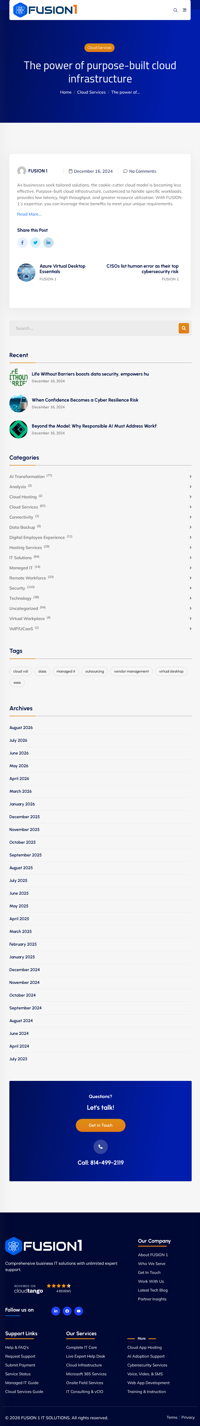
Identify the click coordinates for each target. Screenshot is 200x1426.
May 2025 (18, 906)
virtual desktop (171, 671)
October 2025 (22, 842)
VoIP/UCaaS (24, 628)
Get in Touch (101, 1125)
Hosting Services (29, 547)
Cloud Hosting (25, 496)
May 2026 (18, 765)
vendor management (131, 671)
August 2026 (21, 727)
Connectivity (24, 517)
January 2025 (22, 956)
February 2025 (23, 944)
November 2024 (24, 982)
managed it (66, 671)
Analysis (20, 486)
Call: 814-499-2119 (101, 1162)
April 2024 (19, 1046)
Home (66, 92)
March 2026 (20, 791)
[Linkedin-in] (55, 1311)
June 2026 (19, 753)
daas (42, 671)
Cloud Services (99, 48)
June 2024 (19, 1033)
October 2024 (22, 995)
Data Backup (25, 527)
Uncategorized (27, 608)
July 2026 (18, 740)
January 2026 (22, 804)
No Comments (142, 171)
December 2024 (24, 969)
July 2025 (18, 880)
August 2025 (21, 867)
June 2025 (19, 893)
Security (22, 588)
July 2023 (18, 1058)
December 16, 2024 (93, 171)
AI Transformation (30, 476)
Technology (24, 598)
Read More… (29, 214)
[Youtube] (78, 1311)
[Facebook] (67, 1311)
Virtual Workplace (30, 618)
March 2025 (20, 931)
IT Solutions (24, 557)
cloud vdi (20, 671)
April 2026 (19, 778)
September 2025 (25, 855)
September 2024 (25, 1007)
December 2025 (24, 816)
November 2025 (24, 829)
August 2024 (21, 1020)
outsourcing (94, 671)
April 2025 (19, 918)
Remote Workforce (31, 577)
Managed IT (24, 567)
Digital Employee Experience (40, 537)
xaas (17, 682)
